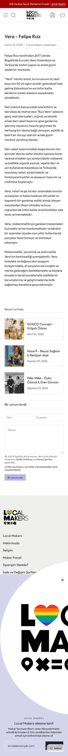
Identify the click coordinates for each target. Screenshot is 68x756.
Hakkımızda (11, 543)
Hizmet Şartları (44, 459)
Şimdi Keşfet (58, 4)
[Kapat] (62, 580)
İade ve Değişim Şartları (19, 572)
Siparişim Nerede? (15, 565)
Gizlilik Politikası (24, 459)
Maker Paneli (12, 558)
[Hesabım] (52, 15)
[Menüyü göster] (5, 15)
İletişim (8, 550)
